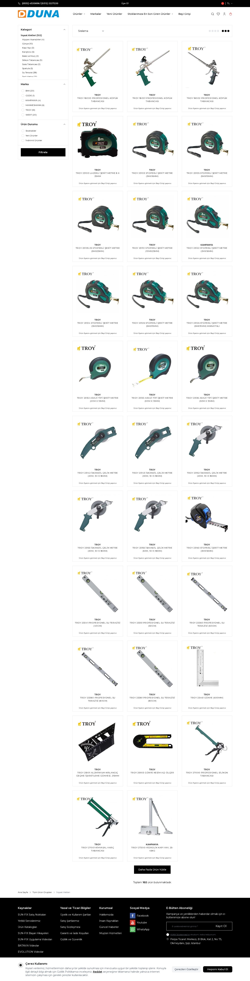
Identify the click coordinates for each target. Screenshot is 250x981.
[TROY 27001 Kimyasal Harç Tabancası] (98, 816)
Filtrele (43, 152)
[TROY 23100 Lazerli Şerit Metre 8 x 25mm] (98, 141)
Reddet (97, 971)
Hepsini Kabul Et (217, 969)
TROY (97, 95)
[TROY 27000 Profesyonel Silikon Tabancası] (207, 741)
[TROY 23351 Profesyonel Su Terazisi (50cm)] (152, 591)
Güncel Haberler (109, 927)
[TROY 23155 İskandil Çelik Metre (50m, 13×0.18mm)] (152, 516)
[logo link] (38, 13)
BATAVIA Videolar (28, 945)
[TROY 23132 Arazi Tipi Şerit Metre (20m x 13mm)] (98, 366)
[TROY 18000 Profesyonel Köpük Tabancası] (98, 66)
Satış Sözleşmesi (70, 927)
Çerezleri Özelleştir (186, 969)
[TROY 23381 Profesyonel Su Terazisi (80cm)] (152, 666)
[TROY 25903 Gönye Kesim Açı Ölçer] (152, 741)
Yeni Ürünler (114, 13)
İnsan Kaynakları (108, 920)
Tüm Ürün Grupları (42, 892)
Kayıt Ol (221, 926)
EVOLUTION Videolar (30, 951)
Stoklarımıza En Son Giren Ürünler (149, 13)
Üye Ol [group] (120, 3)
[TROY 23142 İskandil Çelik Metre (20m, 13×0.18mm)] (98, 441)
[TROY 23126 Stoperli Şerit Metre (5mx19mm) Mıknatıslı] (207, 291)
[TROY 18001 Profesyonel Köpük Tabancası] (152, 66)
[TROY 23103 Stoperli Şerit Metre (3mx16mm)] (152, 141)
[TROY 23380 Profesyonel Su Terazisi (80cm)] (98, 666)
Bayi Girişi (184, 13)
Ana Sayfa (23, 892)
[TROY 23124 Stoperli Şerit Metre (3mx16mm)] (98, 291)
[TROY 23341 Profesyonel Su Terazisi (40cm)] (98, 591)
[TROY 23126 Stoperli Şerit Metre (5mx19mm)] (152, 291)
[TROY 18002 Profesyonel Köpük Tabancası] (207, 66)
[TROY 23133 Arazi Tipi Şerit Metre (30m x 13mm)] (152, 366)
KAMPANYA (207, 245)
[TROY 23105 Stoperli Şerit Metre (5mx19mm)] (207, 141)
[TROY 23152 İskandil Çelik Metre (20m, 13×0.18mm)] (207, 441)
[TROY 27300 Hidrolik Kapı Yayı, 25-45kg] (152, 816)
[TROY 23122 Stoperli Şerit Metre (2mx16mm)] (207, 216)
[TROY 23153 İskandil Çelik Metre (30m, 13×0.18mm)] (98, 516)
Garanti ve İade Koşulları (74, 933)
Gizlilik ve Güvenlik (71, 939)
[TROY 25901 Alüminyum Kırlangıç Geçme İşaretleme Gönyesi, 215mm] (98, 741)
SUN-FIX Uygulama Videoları (35, 939)
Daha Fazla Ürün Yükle (152, 869)
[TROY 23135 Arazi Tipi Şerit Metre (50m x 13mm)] (207, 366)
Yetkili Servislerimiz (29, 920)
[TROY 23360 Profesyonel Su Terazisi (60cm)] (207, 591)
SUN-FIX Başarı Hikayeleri (33, 933)
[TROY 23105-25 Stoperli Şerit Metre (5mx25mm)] (98, 216)
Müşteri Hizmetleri (110, 933)
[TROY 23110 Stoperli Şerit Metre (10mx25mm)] (152, 216)
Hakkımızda (106, 914)
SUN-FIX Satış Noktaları (32, 914)
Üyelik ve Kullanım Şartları (75, 914)
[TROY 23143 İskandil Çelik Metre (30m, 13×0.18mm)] (152, 441)
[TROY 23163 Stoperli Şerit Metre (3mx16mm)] (207, 516)
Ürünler (77, 13)
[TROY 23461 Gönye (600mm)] (207, 666)
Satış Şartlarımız (69, 920)
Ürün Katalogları (27, 927)
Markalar (95, 13)
